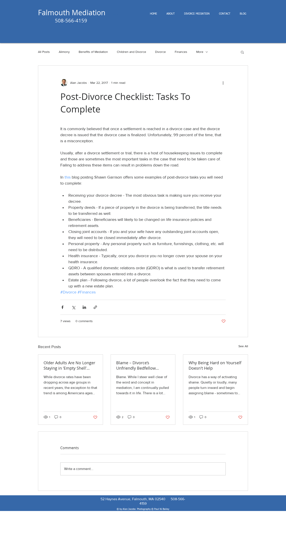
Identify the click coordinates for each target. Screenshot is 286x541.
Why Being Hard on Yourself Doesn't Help (215, 365)
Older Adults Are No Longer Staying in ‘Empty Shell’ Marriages (69, 365)
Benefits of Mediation (93, 52)
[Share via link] (95, 307)
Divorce (160, 52)
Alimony (64, 52)
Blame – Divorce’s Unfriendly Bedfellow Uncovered (136, 365)
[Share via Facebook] (62, 307)
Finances (181, 52)
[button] (242, 52)
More (199, 52)
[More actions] (223, 82)
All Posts (44, 52)
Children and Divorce (131, 52)
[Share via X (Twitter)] (73, 307)
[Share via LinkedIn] (84, 307)
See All (243, 346)
